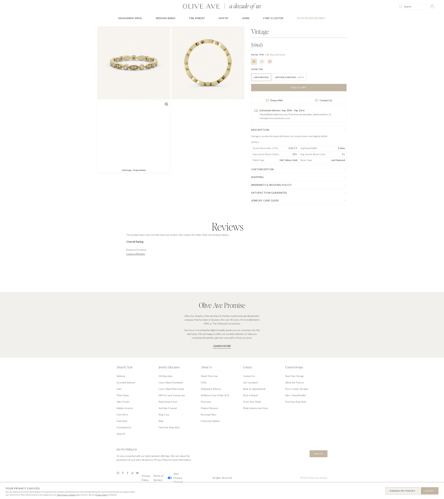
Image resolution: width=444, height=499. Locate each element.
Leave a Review (135, 253)
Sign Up (318, 453)
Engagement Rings (130, 18)
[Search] (400, 6)
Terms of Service (158, 477)
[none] (268, 54)
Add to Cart (298, 87)
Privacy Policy (146, 477)
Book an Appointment (311, 18)
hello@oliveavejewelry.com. (275, 118)
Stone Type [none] (257, 69)
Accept (429, 490)
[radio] (254, 61)
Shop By (223, 18)
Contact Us (326, 100)
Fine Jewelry (197, 18)
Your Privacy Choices (178, 478)
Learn (245, 18)
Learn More (222, 346)
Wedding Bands (165, 18)
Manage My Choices (402, 490)
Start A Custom (273, 18)
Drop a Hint (277, 100)
